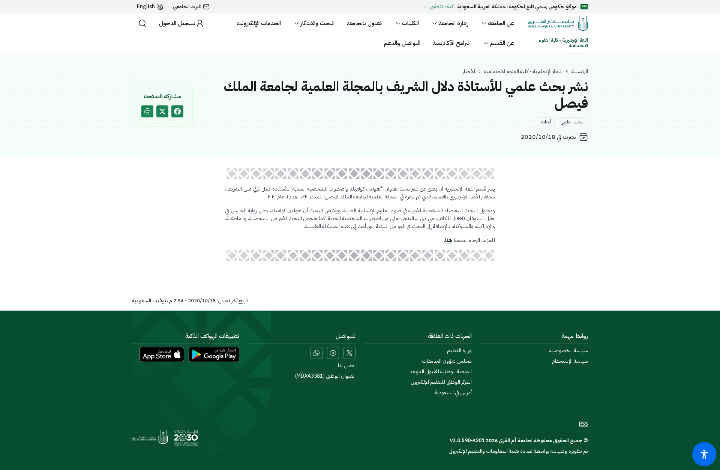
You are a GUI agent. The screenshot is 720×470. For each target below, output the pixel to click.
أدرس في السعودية (453, 392)
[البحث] (142, 23)
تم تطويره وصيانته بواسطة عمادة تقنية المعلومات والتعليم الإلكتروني (518, 451)
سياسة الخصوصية (568, 350)
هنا (448, 240)
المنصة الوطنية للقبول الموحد (441, 371)
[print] (147, 111)
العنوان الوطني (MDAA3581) (325, 376)
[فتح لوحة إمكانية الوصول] (704, 454)
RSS (583, 424)
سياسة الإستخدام (570, 361)
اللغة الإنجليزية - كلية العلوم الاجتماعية (523, 71)
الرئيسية (580, 71)
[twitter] (162, 111)
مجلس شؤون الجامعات (447, 361)
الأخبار (468, 71)
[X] (350, 353)
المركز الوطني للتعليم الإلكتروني (441, 382)
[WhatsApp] (316, 353)
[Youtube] (333, 353)
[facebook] (177, 111)
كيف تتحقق (441, 7)
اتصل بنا (347, 365)
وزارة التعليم (459, 350)
